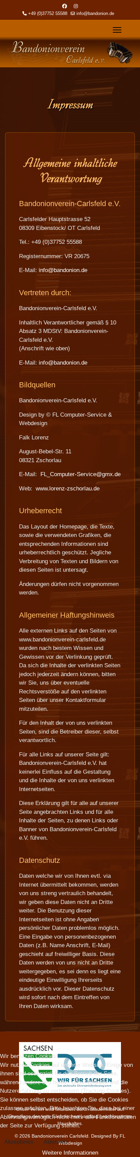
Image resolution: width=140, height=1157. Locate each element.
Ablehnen (55, 1142)
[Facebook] (64, 6)
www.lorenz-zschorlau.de (68, 488)
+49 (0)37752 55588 (47, 13)
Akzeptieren (18, 1142)
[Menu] (120, 30)
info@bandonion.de (95, 13)
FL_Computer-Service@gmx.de (80, 474)
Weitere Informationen (70, 1153)
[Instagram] (76, 6)
